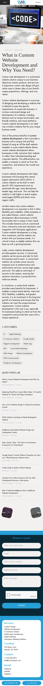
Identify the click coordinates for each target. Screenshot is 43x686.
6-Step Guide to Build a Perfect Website (16, 468)
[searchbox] (16, 570)
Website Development (9, 41)
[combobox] (21, 570)
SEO (5, 348)
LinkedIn (7, 671)
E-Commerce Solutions (11, 339)
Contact (38, 2)
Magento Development (11, 344)
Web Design (7, 353)
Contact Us (12, 683)
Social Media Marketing (19, 348)
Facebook (7, 669)
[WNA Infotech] (21, 2)
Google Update (28, 339)
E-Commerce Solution (11, 631)
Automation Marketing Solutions (15, 639)
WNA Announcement (11, 358)
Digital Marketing (15, 334)
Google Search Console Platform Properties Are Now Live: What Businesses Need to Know (21, 456)
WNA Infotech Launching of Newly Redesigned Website (19, 418)
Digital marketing (10, 637)
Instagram (7, 674)
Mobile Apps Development (13, 634)
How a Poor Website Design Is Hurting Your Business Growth (21, 405)
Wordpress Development (12, 363)
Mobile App (28, 344)
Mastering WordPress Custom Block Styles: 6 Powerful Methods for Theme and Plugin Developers (21, 393)
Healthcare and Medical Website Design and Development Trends (18, 431)
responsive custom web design (17, 85)
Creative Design (10, 626)
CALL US (32, 683)
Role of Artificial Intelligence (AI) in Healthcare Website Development (18, 491)
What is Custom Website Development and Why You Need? (20, 380)
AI (4, 334)
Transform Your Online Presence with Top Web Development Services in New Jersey (18, 479)
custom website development (19, 137)
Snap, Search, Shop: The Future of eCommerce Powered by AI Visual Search (19, 443)
